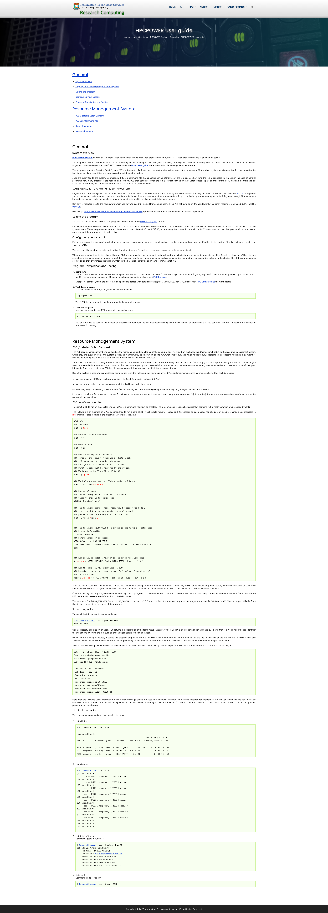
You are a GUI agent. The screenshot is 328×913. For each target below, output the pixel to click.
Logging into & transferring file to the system (97, 86)
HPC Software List (206, 281)
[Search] (252, 7)
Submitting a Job (83, 126)
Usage (217, 6)
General (80, 75)
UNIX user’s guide (139, 165)
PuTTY (240, 193)
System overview (83, 81)
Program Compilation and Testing (91, 102)
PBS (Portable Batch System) (89, 115)
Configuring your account (87, 97)
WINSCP (76, 206)
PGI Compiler (159, 277)
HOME (172, 6)
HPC (191, 6)
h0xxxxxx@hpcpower (85, 620)
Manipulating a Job (84, 131)
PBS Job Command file (86, 121)
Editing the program (85, 91)
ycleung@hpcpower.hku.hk (108, 854)
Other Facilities (235, 6)
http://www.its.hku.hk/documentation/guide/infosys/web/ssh (113, 211)
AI (181, 6)
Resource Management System (104, 109)
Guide (203, 6)
